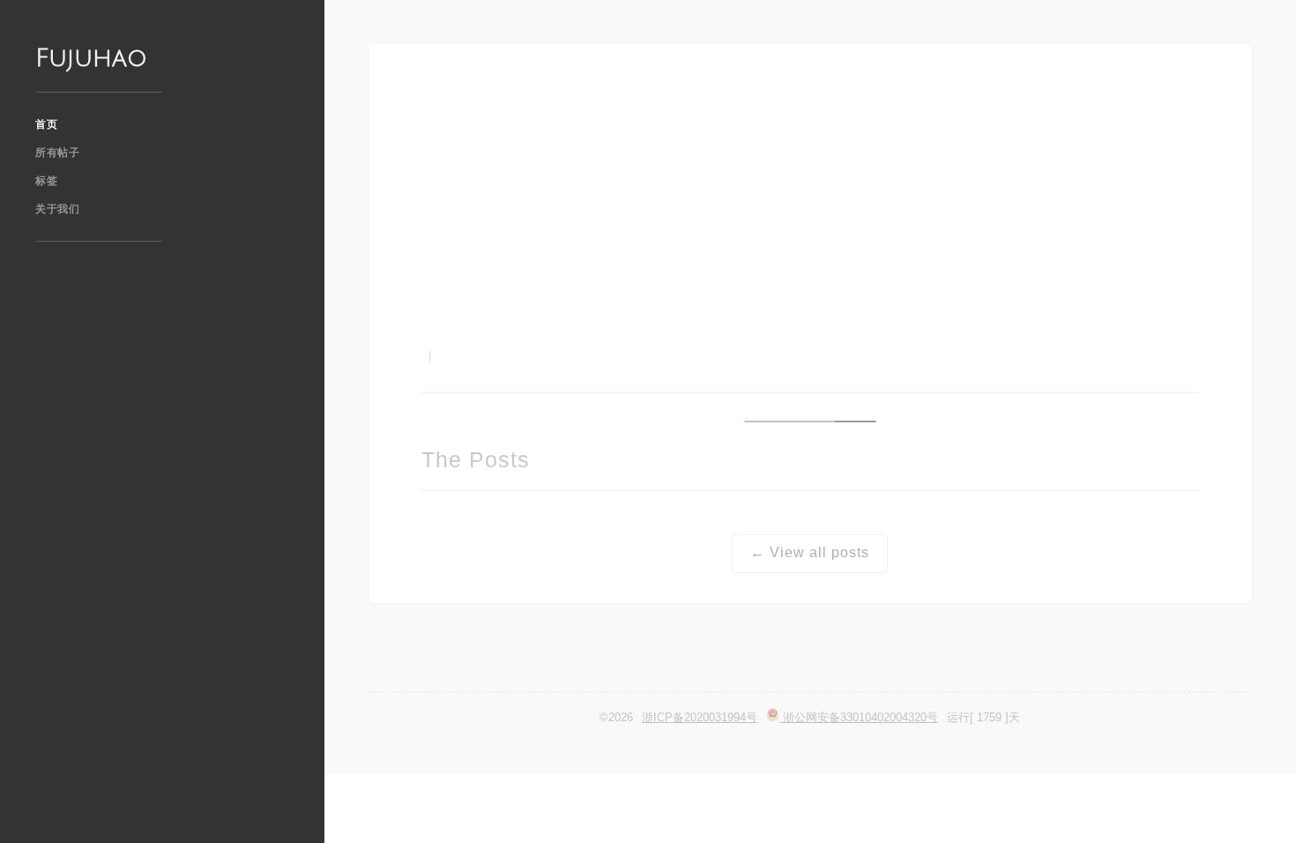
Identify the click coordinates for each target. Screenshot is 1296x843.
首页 (46, 124)
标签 (46, 181)
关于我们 (57, 209)
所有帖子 (57, 152)
